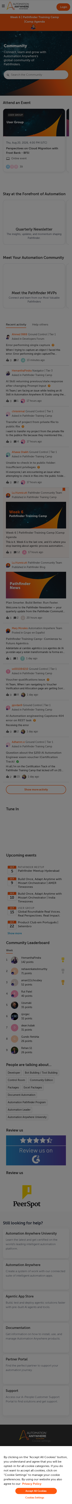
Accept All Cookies (36, 1491)
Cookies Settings (34, 1497)
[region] (36, 1475)
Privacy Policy (31, 1483)
